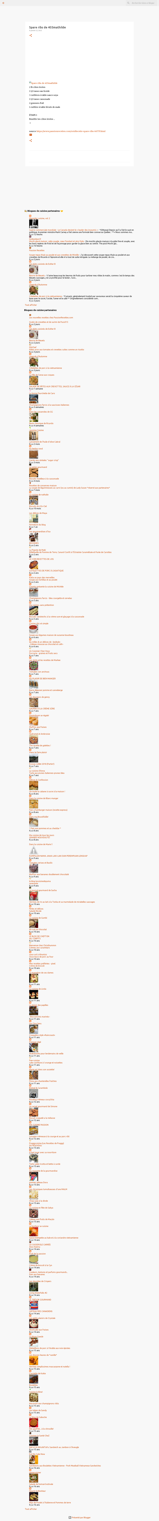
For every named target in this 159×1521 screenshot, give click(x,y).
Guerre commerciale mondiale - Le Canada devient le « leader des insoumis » (63, 230)
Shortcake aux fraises (39, 1330)
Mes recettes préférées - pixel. (42, 963)
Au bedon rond (36, 449)
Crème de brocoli (36, 966)
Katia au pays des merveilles (42, 577)
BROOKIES (34, 543)
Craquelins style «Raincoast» (42, 1035)
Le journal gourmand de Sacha (43, 890)
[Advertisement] (79, 58)
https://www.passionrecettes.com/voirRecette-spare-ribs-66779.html (71, 131)
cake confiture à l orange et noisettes (45, 1063)
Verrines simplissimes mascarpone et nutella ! (49, 1366)
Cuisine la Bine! (36, 1392)
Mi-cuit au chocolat (38, 929)
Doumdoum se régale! (39, 715)
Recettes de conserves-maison (43, 485)
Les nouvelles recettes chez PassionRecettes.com (51, 317)
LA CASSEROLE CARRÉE (40, 1244)
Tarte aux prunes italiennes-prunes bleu (46, 773)
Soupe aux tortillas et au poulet (43, 580)
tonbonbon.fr (35, 239)
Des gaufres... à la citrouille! (41, 1429)
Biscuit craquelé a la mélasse (42, 1118)
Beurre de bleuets (37, 275)
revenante (33, 883)
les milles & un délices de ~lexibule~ (45, 642)
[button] (30, 35)
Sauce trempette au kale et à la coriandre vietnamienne (53, 1238)
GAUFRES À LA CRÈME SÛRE (42, 708)
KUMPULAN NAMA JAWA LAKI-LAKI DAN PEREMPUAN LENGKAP (58, 856)
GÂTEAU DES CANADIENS (40, 1311)
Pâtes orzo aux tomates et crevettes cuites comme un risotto (56, 349)
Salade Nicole (35, 911)
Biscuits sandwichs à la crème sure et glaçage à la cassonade (56, 617)
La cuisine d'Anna (37, 771)
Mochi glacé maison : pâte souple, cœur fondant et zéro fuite (56, 241)
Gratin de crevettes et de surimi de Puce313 (48, 322)
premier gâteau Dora (38, 1182)
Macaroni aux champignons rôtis (44, 1403)
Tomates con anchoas (39, 672)
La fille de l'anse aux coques (41, 375)
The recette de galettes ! (40, 745)
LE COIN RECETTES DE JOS (41, 559)
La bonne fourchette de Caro (42, 393)
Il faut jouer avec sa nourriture (42, 1152)
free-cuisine (34, 1060)
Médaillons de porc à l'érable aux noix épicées (49, 1348)
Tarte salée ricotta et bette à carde (44, 1164)
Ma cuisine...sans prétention (41, 605)
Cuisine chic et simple (38, 623)
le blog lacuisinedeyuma (40, 881)
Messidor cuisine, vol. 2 (39, 218)
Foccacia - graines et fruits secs (43, 653)
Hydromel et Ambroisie (39, 734)
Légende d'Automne (38, 285)
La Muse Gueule (36, 1336)
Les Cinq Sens (35, 1023)
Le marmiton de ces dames (41, 973)
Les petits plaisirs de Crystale (42, 1318)
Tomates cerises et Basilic (41, 863)
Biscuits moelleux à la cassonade (44, 479)
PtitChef (32, 347)
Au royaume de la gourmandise (43, 1171)
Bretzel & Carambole (38, 1088)
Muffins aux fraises (38, 727)
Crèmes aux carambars (39, 947)
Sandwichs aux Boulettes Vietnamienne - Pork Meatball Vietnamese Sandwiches (65, 1466)
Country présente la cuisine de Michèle (46, 586)
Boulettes (33, 1385)
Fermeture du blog (37, 525)
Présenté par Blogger (81, 1517)
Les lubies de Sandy (38, 1410)
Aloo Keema (34, 1247)
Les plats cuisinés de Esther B (42, 264)
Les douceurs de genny (39, 697)
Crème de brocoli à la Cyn (40, 1265)
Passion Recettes (36, 250)
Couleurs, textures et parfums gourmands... (48, 1272)
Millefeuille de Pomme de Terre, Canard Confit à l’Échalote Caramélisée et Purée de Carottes (70, 552)
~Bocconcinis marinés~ (39, 1017)
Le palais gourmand (38, 467)
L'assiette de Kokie (37, 1373)
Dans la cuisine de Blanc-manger (43, 798)
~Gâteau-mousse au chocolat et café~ (46, 644)
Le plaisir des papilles (38, 1005)
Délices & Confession (38, 780)
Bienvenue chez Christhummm (42, 945)
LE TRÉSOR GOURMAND (40, 1300)
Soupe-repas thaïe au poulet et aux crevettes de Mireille (54, 255)
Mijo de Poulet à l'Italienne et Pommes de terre (50, 1502)
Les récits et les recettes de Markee (44, 660)
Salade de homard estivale (41, 1484)
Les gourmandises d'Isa (39, 531)
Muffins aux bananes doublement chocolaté (49, 874)
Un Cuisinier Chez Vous (39, 651)
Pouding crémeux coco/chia (41, 1099)
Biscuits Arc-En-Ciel (38, 506)
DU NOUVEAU (35, 1145)
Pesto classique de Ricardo (41, 423)
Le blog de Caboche (38, 1417)
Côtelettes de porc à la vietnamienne (45, 296)
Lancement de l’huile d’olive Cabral (44, 442)
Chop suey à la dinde (38, 1201)
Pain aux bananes (37, 1274)
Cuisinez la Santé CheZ (39, 1436)
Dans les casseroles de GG (41, 412)
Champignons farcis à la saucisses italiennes (49, 405)
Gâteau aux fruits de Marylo (41, 1219)
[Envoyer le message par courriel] (30, 135)
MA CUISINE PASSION (38, 1125)
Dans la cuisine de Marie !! (40, 844)
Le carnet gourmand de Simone (43, 1106)
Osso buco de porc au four (41, 957)
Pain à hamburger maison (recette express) (48, 810)
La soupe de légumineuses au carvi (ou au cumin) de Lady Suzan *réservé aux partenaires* (69, 488)
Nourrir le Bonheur (37, 1491)
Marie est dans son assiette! (41, 1069)
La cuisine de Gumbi (38, 918)
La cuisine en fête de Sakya (41, 1208)
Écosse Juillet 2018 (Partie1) (41, 764)
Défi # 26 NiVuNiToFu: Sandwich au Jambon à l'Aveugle (54, 1447)
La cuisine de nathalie (38, 494)
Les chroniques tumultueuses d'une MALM (48, 1189)
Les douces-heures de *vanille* (43, 1355)
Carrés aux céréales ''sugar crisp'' (44, 460)
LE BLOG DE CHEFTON (39, 936)
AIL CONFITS (35, 938)
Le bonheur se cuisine (38, 1226)
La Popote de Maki (37, 550)
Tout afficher (31, 305)
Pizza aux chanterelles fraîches (43, 1081)
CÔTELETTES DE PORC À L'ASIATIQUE (46, 571)
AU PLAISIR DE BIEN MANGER (42, 678)
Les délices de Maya (38, 513)
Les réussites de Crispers (40, 1281)
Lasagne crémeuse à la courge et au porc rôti (49, 1136)
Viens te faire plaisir (38, 752)
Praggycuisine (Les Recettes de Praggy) (46, 1143)
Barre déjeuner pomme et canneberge (46, 690)
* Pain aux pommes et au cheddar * (45, 828)
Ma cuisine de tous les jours (41, 835)
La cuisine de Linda (37, 989)
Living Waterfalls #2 (38, 1293)
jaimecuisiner (35, 1472)
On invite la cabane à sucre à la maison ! (47, 791)
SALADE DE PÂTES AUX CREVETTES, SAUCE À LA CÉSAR (54, 386)
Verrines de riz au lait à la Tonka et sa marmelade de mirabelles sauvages (62, 902)
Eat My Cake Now (37, 1454)
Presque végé (35, 1042)
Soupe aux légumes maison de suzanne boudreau (51, 635)
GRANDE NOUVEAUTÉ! (39, 837)
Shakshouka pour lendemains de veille (46, 1053)
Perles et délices (36, 909)
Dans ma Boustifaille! (38, 817)
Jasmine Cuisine (36, 430)
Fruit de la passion (37, 1254)
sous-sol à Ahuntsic (38, 954)
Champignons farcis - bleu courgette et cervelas (50, 598)
